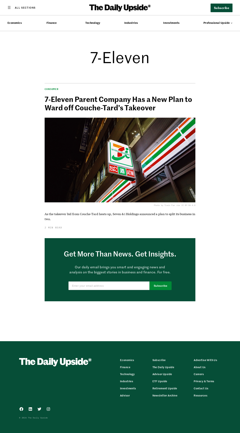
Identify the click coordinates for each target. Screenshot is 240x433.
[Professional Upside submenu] (231, 23)
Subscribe (160, 285)
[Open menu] (22, 7)
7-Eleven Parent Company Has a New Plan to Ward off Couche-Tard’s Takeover (118, 103)
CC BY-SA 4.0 (188, 205)
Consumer (51, 89)
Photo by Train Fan (164, 205)
